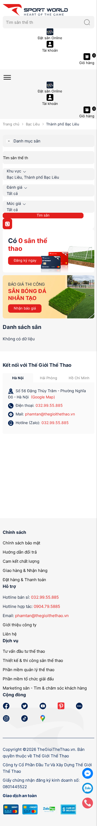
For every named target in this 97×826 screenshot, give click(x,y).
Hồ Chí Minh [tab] (79, 378)
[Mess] (87, 772)
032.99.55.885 (49, 405)
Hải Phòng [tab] (48, 378)
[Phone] (87, 802)
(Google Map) (43, 397)
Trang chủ (11, 124)
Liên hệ (10, 634)
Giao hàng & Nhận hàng (25, 570)
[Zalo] (87, 787)
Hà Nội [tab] (18, 378)
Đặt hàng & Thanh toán (24, 579)
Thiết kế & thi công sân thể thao (33, 660)
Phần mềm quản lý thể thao (28, 669)
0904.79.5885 (47, 606)
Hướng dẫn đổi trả (20, 552)
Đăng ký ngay (25, 260)
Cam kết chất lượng (21, 561)
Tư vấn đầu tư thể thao (24, 651)
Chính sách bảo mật (21, 542)
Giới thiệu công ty (19, 624)
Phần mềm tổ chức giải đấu (28, 678)
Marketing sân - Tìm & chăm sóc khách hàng (45, 688)
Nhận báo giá (25, 308)
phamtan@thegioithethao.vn (50, 414)
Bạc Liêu (33, 124)
